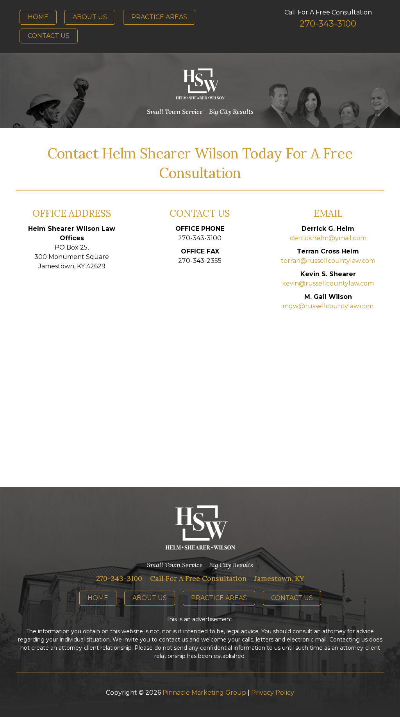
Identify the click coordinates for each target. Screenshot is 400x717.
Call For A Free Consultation (198, 578)
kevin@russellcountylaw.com (328, 283)
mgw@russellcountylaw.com (327, 306)
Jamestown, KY (279, 578)
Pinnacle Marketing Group (204, 692)
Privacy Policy (272, 692)
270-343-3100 (119, 578)
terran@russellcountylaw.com (328, 260)
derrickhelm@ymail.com (328, 238)
